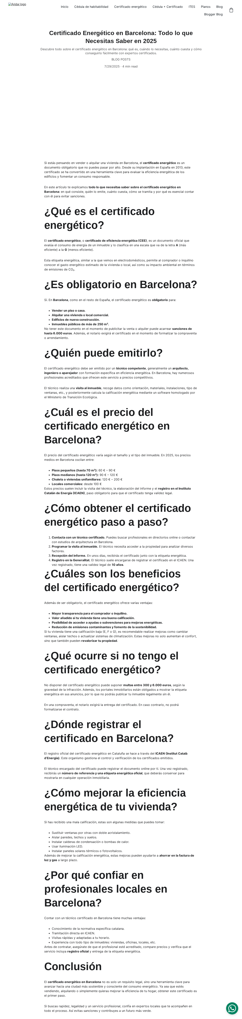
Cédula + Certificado (168, 7)
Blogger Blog (213, 14)
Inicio (64, 7)
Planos (205, 7)
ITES (192, 7)
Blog (219, 7)
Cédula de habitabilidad (91, 7)
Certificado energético (130, 7)
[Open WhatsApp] (232, 1008)
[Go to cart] (231, 10)
